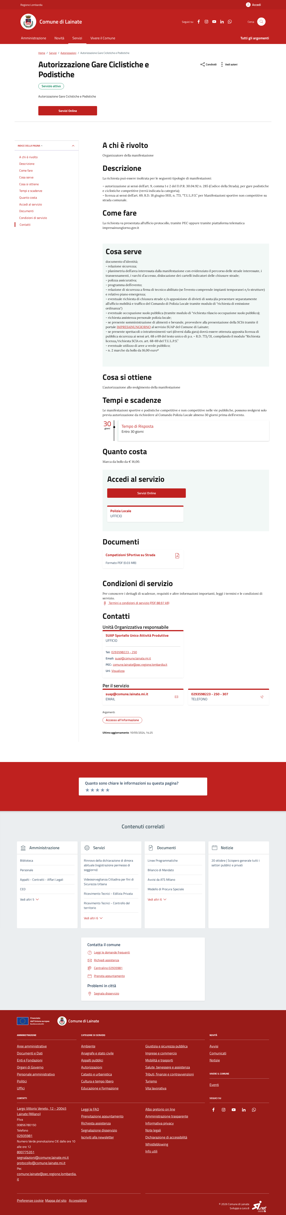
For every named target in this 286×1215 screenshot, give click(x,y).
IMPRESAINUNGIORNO (134, 327)
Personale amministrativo (36, 1074)
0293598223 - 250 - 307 (209, 694)
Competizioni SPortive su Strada (130, 555)
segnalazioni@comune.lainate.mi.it (43, 1157)
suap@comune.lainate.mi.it (133, 658)
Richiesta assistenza (96, 1123)
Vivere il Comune (102, 38)
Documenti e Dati (30, 1053)
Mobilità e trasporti (159, 1060)
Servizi (77, 38)
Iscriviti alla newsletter (97, 1137)
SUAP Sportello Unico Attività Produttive (137, 635)
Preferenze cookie (30, 1200)
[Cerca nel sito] (261, 22)
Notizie (215, 1060)
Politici (22, 1081)
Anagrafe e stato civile (97, 1053)
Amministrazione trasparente (166, 1116)
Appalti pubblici (92, 1060)
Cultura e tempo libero (97, 1081)
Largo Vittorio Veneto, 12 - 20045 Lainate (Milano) (41, 1111)
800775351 (25, 1152)
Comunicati (218, 1053)
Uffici (21, 1088)
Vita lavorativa (155, 1088)
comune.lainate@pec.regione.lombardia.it (140, 664)
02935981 (24, 1135)
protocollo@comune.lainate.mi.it (41, 1163)
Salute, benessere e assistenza (167, 1067)
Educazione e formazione (99, 1088)
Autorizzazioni (91, 1067)
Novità (59, 38)
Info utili (151, 1151)
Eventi (214, 1084)
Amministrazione (33, 38)
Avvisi (214, 1046)
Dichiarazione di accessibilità (166, 1137)
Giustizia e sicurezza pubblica (166, 1046)
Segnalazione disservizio (99, 1130)
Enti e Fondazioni (29, 1060)
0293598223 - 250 (124, 652)
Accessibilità (78, 1200)
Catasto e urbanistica (96, 1074)
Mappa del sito (56, 1200)
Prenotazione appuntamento (102, 1116)
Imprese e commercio (161, 1053)
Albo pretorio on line (160, 1109)
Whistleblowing (156, 1144)
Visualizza (118, 670)
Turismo (151, 1081)
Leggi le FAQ (90, 1109)
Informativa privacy (159, 1123)
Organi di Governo (30, 1067)
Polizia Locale (120, 511)
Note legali (153, 1130)
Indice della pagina (29, 145)
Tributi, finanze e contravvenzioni (169, 1074)
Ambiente (88, 1046)
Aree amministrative (32, 1046)
